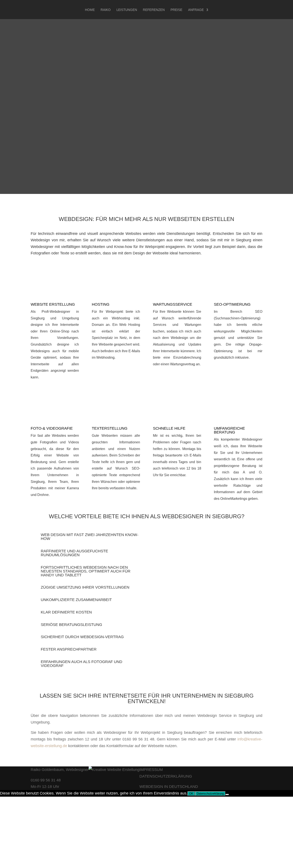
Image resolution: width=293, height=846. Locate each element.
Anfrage (196, 10)
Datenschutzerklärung (210, 793)
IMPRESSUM (151, 769)
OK (191, 793)
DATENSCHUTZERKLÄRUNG (165, 776)
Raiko (106, 10)
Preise (176, 10)
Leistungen (126, 10)
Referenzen (154, 10)
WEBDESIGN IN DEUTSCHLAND (168, 786)
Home (90, 10)
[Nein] (227, 794)
